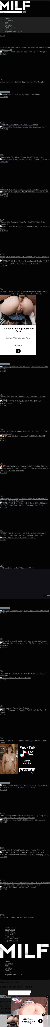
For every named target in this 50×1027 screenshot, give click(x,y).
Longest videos (32, 47)
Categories (9, 21)
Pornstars (8, 25)
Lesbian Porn (10, 927)
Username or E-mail (7, 1013)
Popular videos (44, 47)
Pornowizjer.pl (10, 934)
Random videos (6, 50)
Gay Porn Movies (11, 941)
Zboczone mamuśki (12, 938)
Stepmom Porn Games (13, 31)
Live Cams (9, 29)
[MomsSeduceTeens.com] (15, 9)
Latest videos (5, 47)
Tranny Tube (10, 930)
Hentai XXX (10, 932)
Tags (6, 23)
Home (7, 18)
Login (3, 997)
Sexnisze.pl (9, 936)
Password (3, 994)
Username (4, 992)
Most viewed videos (18, 47)
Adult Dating (10, 27)
